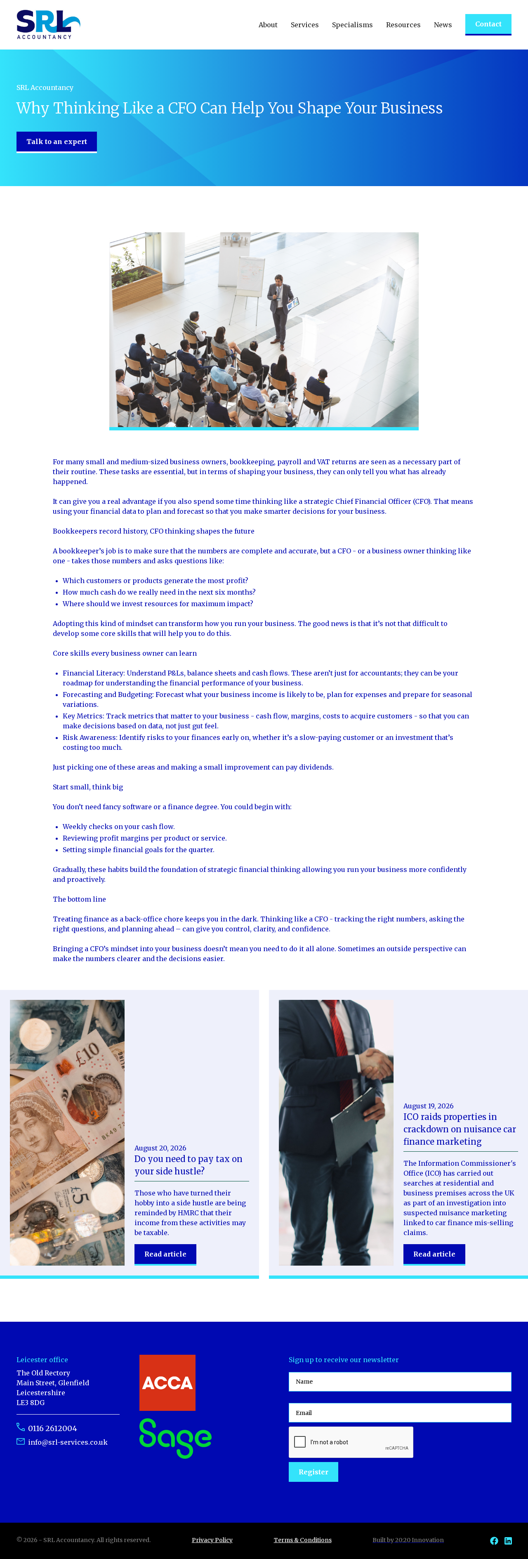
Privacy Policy (212, 1540)
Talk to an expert (56, 141)
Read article (165, 1254)
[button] (268, 25)
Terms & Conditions (303, 1540)
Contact (488, 24)
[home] (48, 24)
